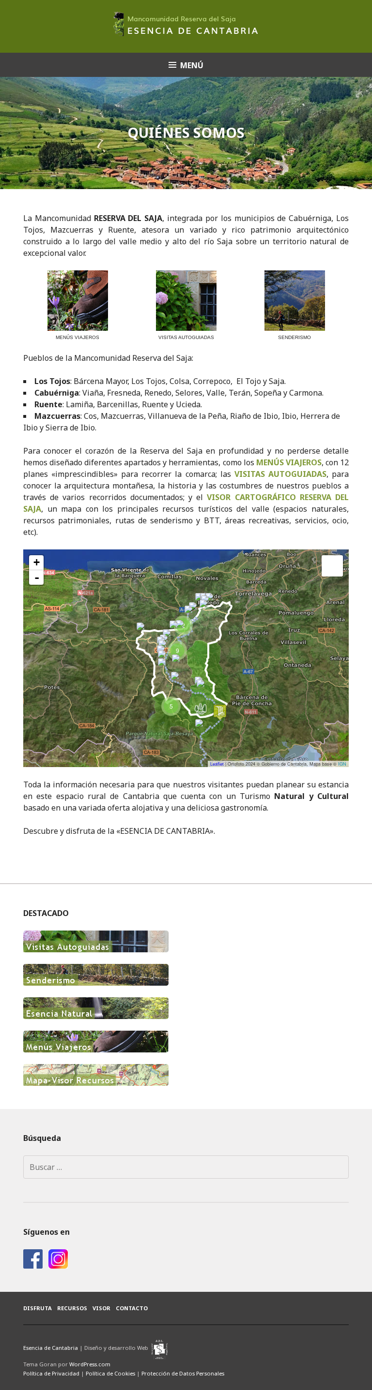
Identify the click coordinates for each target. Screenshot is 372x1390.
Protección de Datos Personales (182, 1373)
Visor (101, 1308)
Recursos (72, 1308)
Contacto (132, 1308)
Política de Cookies (110, 1373)
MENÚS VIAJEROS (289, 462)
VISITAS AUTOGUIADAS (280, 474)
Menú (191, 65)
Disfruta (37, 1308)
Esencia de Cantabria (50, 1347)
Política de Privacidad (51, 1373)
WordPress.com (89, 1364)
